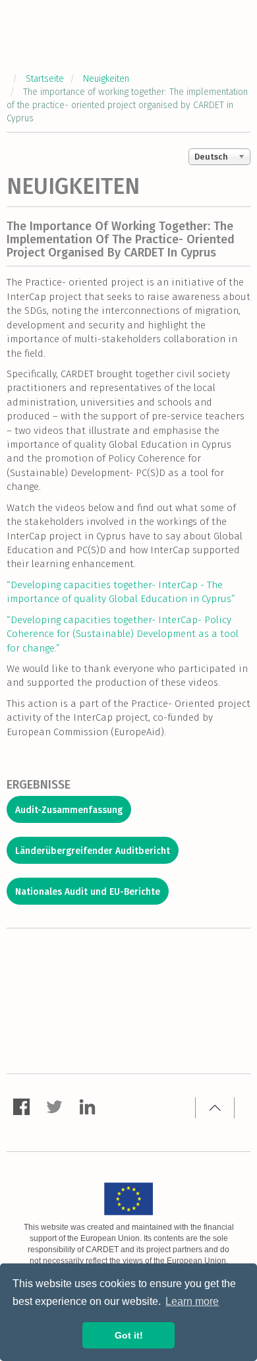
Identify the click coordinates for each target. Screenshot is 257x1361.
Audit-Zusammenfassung (69, 810)
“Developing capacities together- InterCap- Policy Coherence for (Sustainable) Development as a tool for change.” (123, 634)
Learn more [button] (192, 1301)
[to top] (215, 1107)
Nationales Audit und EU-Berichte (87, 891)
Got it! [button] (129, 1335)
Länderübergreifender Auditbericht (92, 851)
